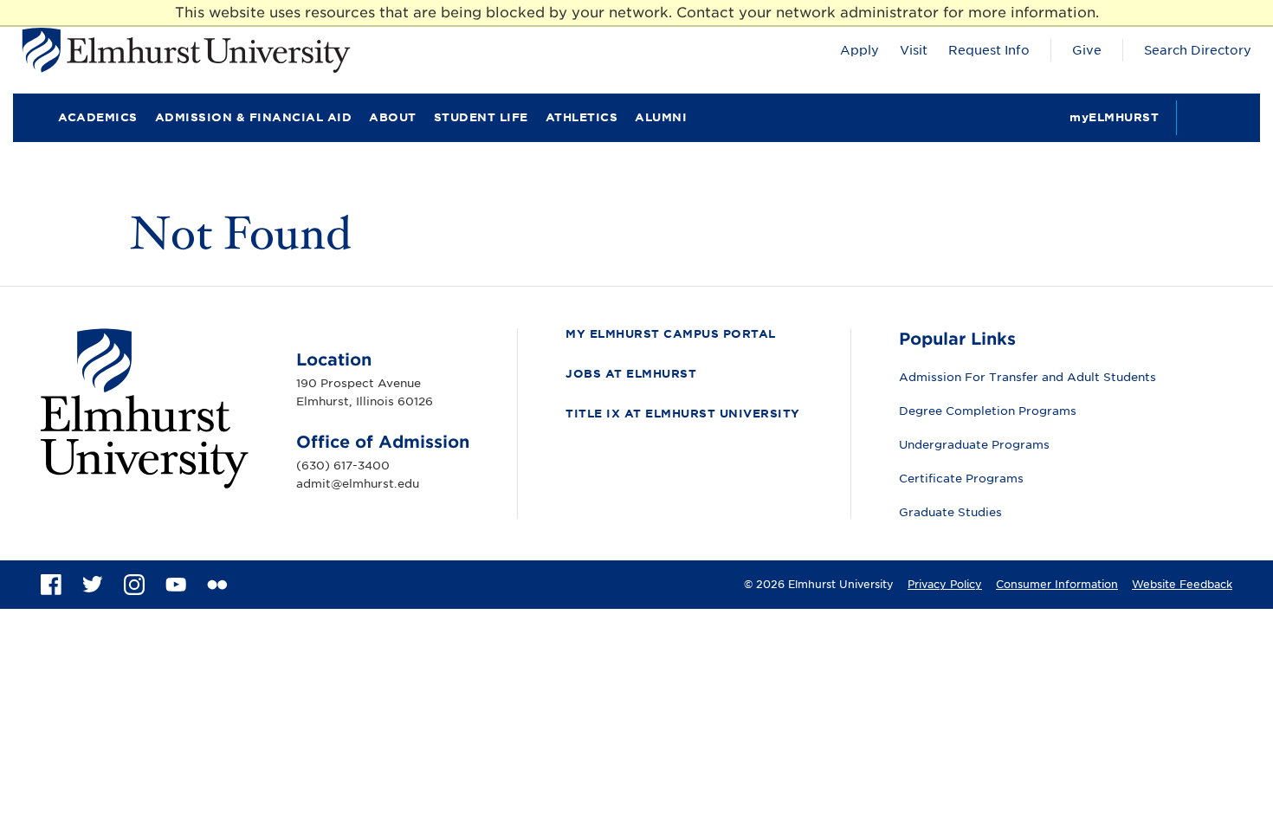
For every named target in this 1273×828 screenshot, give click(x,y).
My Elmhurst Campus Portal (670, 333)
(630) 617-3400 (343, 465)
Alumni (661, 117)
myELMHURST (1114, 117)
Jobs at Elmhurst (630, 373)
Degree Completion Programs (987, 410)
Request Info (989, 50)
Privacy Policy (945, 584)
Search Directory (1197, 50)
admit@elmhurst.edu (357, 483)
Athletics (582, 117)
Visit (913, 50)
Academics (98, 117)
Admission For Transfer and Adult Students (1027, 377)
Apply (859, 50)
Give (1087, 50)
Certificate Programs (961, 478)
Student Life (481, 117)
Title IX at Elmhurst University (682, 413)
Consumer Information (1057, 584)
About (393, 117)
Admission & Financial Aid (253, 117)
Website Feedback (1182, 584)
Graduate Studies (950, 512)
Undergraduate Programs (974, 444)
